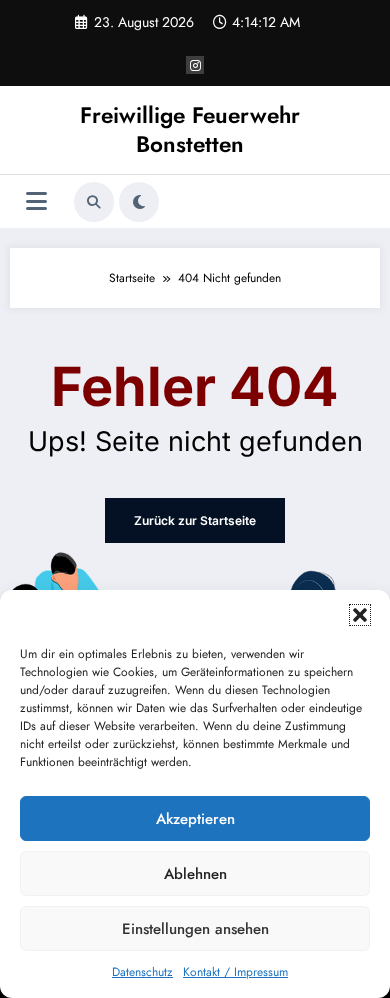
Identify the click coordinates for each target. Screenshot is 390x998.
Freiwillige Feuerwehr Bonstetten (190, 129)
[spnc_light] (139, 202)
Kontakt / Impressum (235, 972)
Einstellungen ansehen (195, 929)
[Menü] (36, 201)
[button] (360, 615)
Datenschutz (142, 972)
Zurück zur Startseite (195, 520)
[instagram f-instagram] (195, 65)
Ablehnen (195, 874)
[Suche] (94, 202)
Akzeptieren (195, 819)
